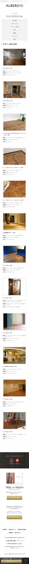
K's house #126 (8, 68)
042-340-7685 (7, 559)
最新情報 (11, 532)
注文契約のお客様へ (22, 529)
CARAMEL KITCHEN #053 (11, 366)
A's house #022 (8, 431)
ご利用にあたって (12, 529)
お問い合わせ (17, 532)
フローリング (14, 23)
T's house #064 (8, 265)
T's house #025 (8, 399)
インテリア (14, 36)
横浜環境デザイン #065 (9, 232)
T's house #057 (8, 332)
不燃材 (14, 33)
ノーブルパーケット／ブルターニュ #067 (13, 167)
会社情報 (5, 529)
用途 (14, 39)
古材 (14, 30)
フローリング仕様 (14, 26)
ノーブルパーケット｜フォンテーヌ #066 (13, 200)
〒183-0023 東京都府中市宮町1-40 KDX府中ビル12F (14, 537)
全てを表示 (14, 20)
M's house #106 (8, 100)
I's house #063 (8, 298)
